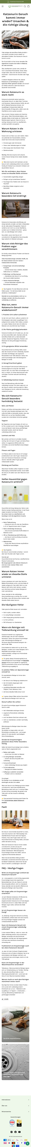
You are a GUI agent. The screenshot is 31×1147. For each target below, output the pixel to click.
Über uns (4, 1105)
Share (6, 999)
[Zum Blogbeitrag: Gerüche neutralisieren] (15, 1024)
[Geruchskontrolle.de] (16, 6)
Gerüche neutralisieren (11, 1038)
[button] (24, 6)
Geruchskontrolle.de (17, 1136)
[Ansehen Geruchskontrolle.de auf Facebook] (15, 1132)
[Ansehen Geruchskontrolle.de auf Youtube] (19, 1132)
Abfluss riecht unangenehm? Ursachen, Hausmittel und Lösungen (14, 1074)
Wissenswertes (6, 1111)
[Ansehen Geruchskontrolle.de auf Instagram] (11, 1132)
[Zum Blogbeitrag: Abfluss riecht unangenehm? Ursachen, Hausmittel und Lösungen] (15, 1062)
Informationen (6, 1100)
